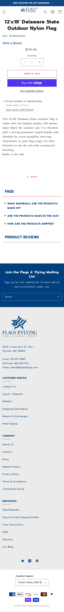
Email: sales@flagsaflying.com (20, 367)
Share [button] (34, 176)
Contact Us (9, 386)
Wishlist (7, 401)
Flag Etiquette (10, 510)
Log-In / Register (12, 394)
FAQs (5, 532)
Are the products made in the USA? (33, 216)
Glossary (7, 539)
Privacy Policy (10, 474)
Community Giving (13, 489)
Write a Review (12, 43)
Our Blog (7, 547)
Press (5, 459)
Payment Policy (11, 467)
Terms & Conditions (14, 481)
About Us (8, 444)
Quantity (32, 55)
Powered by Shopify (41, 606)
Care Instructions (12, 524)
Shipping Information (15, 409)
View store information (20, 109)
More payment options (32, 90)
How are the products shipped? (30, 224)
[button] (4, 12)
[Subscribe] (58, 296)
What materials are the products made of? (32, 206)
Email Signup (10, 423)
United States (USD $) (30, 582)
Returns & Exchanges (15, 416)
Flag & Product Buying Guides (20, 517)
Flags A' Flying (27, 606)
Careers (7, 452)
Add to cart (32, 73)
